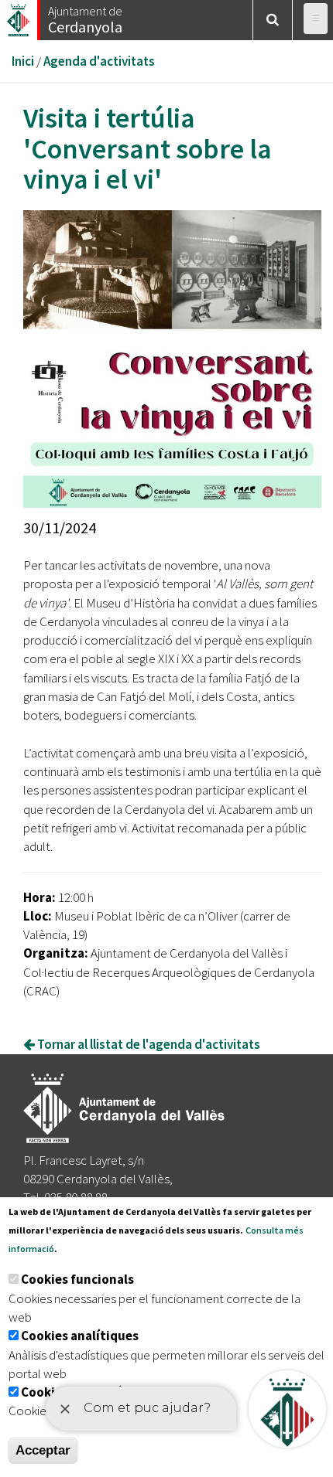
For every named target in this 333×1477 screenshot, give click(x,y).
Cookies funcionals (77, 1279)
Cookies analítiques (80, 1335)
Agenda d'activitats (99, 61)
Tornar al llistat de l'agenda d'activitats (147, 1044)
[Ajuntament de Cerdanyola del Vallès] (19, 16)
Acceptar (42, 1450)
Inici (23, 61)
